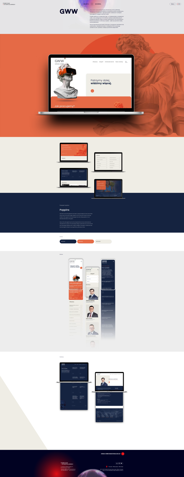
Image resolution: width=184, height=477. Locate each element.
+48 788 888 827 (64, 470)
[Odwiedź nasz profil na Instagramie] (119, 463)
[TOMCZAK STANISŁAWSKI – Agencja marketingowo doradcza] (9, 4)
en (179, 4)
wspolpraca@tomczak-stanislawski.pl (68, 469)
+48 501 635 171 (72, 470)
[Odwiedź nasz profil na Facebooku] (118, 463)
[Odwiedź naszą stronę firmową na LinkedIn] (116, 463)
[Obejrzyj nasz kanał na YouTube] (121, 463)
